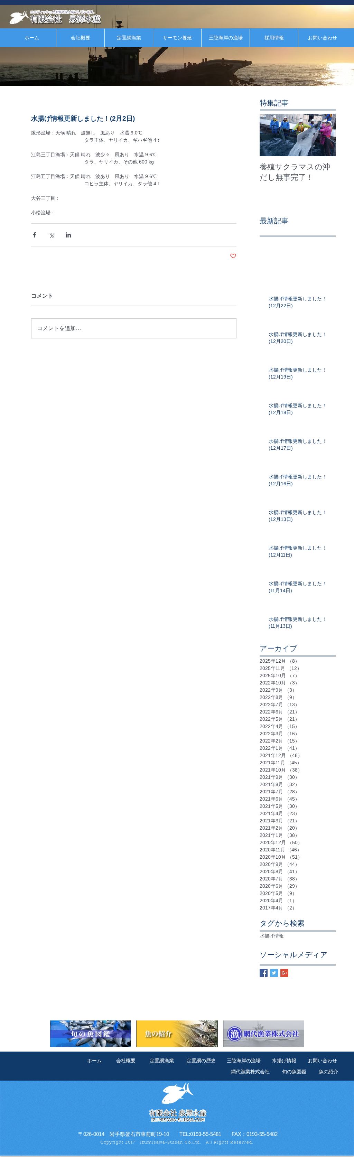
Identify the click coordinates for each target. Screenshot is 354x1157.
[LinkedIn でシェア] (68, 235)
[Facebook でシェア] (34, 235)
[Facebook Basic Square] (264, 973)
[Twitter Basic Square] (274, 973)
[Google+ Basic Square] (284, 973)
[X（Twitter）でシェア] (51, 235)
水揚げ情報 (272, 936)
